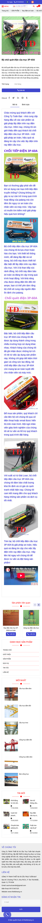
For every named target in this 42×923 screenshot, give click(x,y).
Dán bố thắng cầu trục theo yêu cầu (33, 802)
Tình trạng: (6, 84)
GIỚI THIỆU (7, 654)
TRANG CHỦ (7, 650)
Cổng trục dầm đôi (25, 740)
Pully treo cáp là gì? (33, 826)
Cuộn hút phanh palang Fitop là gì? (14, 814)
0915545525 (20, 2)
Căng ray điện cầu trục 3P (31, 629)
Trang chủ (5, 11)
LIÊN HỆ (6, 672)
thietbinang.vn (29, 920)
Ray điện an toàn (28, 11)
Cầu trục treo (23, 723)
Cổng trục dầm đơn (25, 757)
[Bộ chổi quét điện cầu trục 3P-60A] (21, 6)
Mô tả (15, 105)
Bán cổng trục (24, 774)
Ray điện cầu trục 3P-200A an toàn (11, 629)
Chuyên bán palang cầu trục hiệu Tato (15, 826)
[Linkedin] (18, 98)
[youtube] (32, 2)
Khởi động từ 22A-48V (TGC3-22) (15, 802)
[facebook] (27, 2)
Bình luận (25, 105)
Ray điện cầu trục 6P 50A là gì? (34, 814)
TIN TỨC (6, 668)
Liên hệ (22, 90)
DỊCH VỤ (6, 663)
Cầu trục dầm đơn (25, 689)
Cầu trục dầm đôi (25, 706)
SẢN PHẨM (15, 11)
